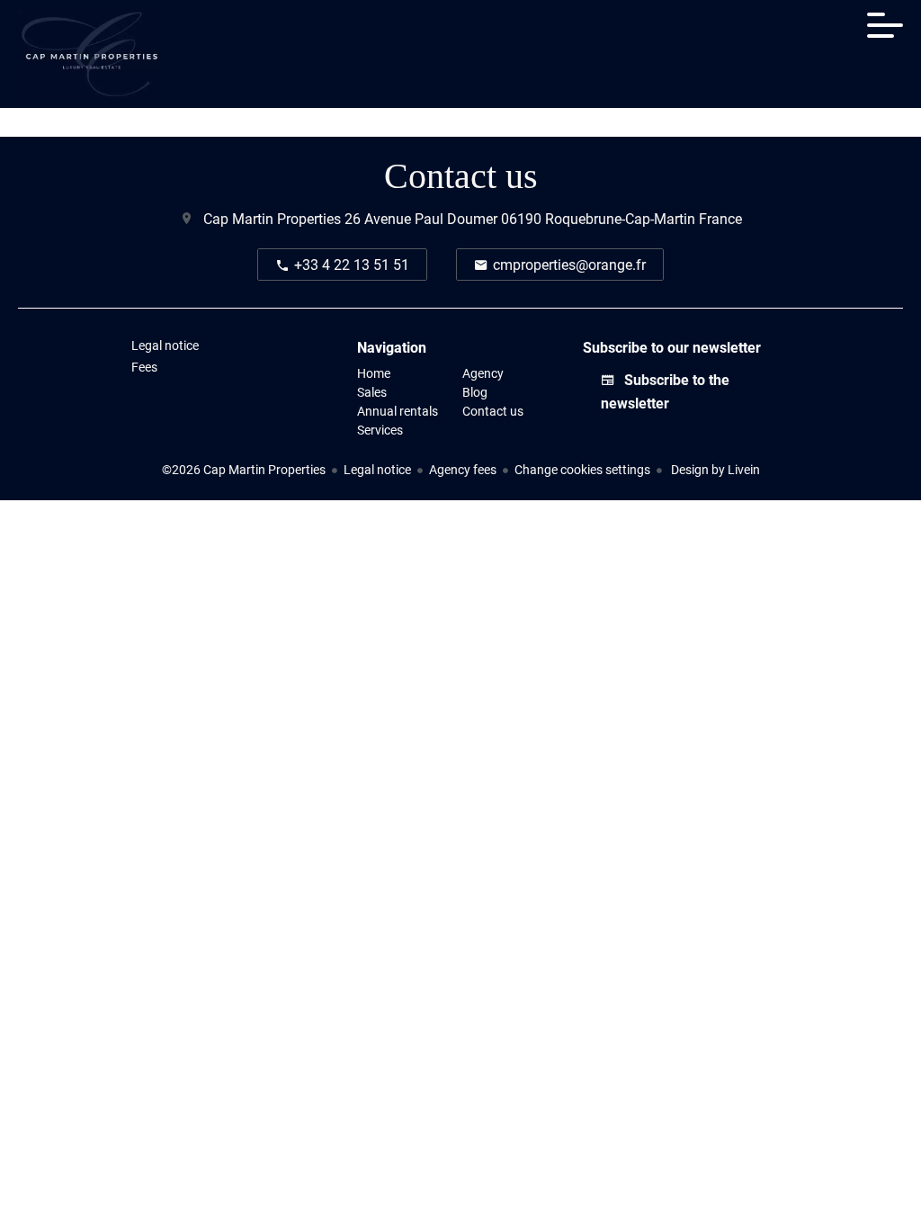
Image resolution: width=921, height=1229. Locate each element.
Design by (714, 469)
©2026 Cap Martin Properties (244, 469)
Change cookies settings (582, 469)
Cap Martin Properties (272, 218)
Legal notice (377, 469)
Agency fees (462, 469)
